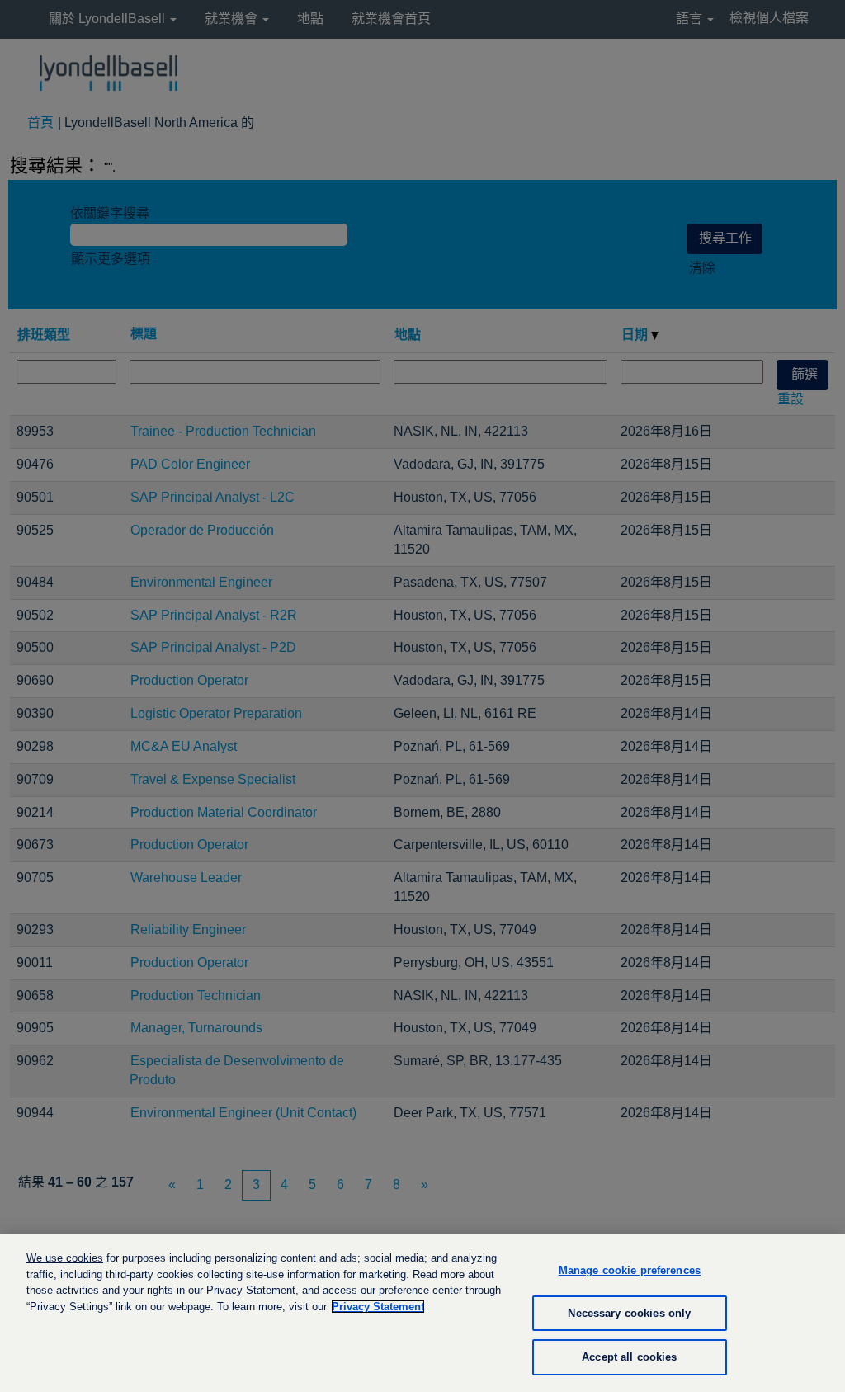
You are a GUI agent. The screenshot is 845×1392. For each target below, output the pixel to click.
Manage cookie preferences (630, 1270)
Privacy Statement (378, 1306)
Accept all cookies (629, 1357)
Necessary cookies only (629, 1313)
